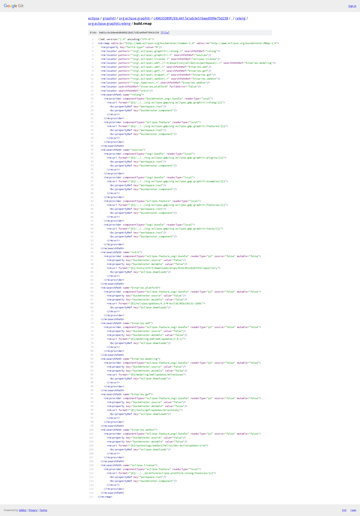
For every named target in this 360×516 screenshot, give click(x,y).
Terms (43, 510)
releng (240, 18)
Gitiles (22, 510)
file (165, 32)
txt (344, 510)
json (353, 510)
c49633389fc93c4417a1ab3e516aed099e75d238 (191, 18)
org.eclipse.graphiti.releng (109, 23)
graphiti (109, 18)
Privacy (32, 510)
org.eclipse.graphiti (134, 18)
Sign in (352, 6)
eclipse (93, 18)
